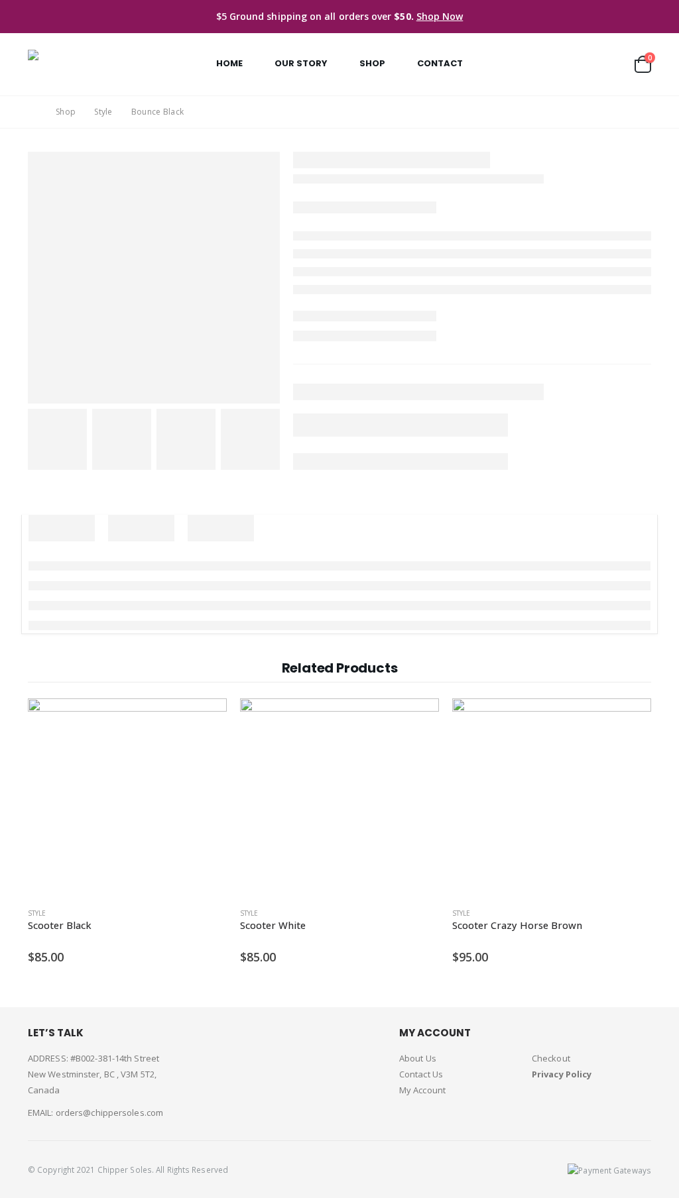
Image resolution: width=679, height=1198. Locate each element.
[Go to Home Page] (32, 112)
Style (37, 913)
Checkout (551, 1058)
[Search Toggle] (615, 64)
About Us (417, 1058)
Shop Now (439, 16)
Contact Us (421, 1074)
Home (229, 63)
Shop (372, 63)
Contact (440, 63)
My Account (422, 1090)
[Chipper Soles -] (84, 64)
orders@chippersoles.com (109, 1112)
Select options (205, 720)
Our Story (301, 63)
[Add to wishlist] (220, 914)
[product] (127, 797)
